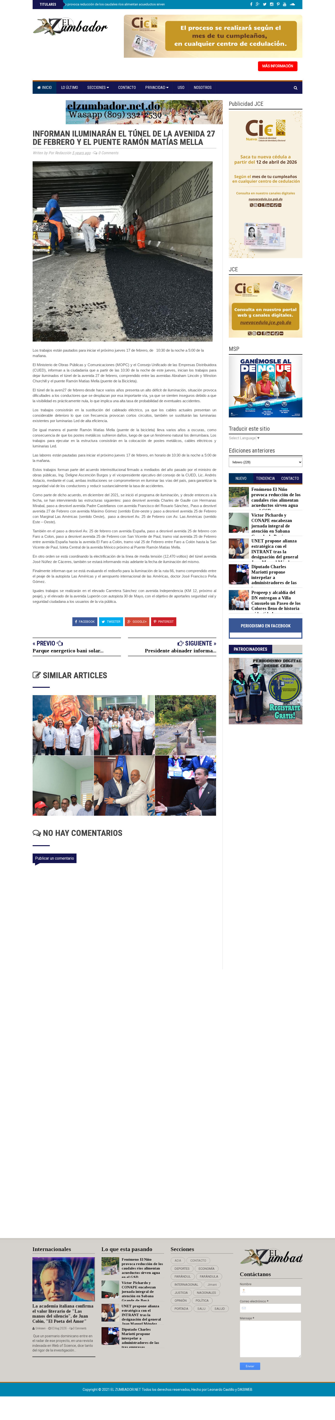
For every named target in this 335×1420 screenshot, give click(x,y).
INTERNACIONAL (186, 1284)
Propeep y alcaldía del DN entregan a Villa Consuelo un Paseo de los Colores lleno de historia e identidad (276, 603)
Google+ (139, 621)
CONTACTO (198, 1260)
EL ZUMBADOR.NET (126, 1390)
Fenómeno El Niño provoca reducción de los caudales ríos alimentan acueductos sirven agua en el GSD (113, 4)
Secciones (97, 87)
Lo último (69, 87)
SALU (201, 1308)
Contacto (127, 87)
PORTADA (181, 1308)
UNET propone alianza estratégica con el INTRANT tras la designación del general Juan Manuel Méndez (274, 551)
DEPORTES (182, 1268)
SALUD (220, 1308)
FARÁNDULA (209, 1276)
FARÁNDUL (183, 1276)
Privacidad (155, 87)
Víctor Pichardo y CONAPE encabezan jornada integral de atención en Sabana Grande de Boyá (271, 526)
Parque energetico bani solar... (68, 651)
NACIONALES (206, 1293)
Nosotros (203, 87)
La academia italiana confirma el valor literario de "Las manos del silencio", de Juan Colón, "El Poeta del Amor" (62, 1314)
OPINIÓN (181, 1300)
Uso (181, 87)
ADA (178, 1260)
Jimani (212, 1284)
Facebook (86, 621)
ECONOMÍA (207, 1268)
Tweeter (113, 621)
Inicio (46, 87)
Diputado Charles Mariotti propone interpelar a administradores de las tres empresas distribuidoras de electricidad (263, 580)
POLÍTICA (202, 1300)
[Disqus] (128, 1034)
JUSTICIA (181, 1293)
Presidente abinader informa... (180, 651)
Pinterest (165, 621)
